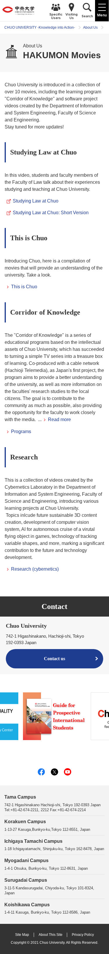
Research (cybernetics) (35, 569)
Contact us (54, 658)
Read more (59, 419)
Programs (21, 431)
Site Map (22, 935)
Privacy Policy (83, 935)
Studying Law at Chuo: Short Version (51, 212)
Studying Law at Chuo (35, 200)
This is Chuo (24, 286)
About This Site (50, 935)
